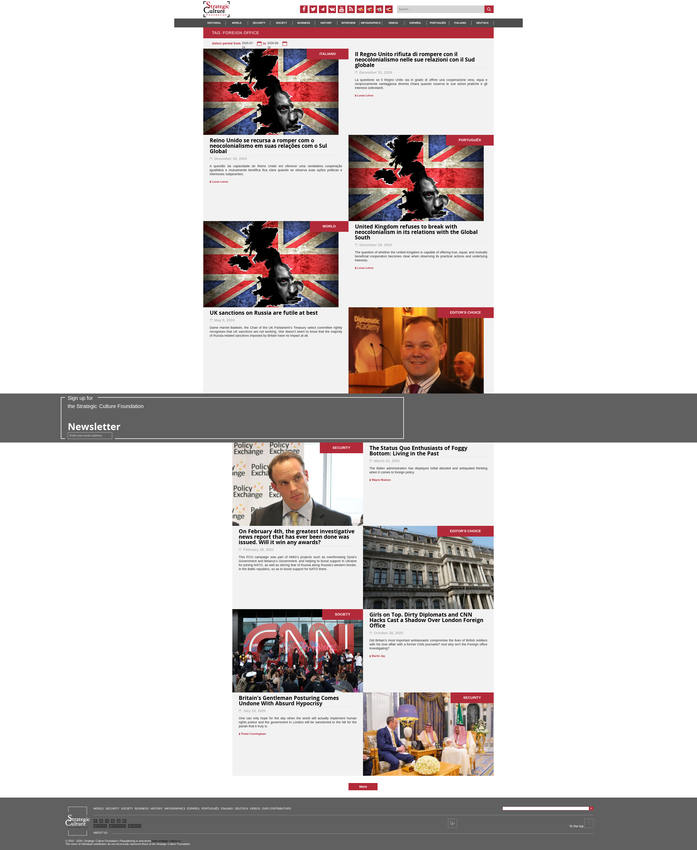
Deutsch (482, 22)
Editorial (214, 22)
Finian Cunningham (253, 733)
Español (415, 22)
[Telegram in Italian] (379, 9)
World (237, 22)
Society (281, 22)
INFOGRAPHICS (370, 22)
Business (303, 22)
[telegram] (323, 9)
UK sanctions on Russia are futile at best (264, 313)
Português (438, 22)
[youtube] (341, 9)
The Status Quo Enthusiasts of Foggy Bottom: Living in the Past (418, 451)
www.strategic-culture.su (166, 840)
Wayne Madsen (381, 479)
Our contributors (276, 808)
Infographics (174, 808)
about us (100, 832)
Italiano (460, 22)
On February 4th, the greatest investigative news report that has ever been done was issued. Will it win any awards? (296, 537)
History (326, 22)
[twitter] (313, 9)
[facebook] (304, 9)
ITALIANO (135, 826)
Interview (348, 22)
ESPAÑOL (101, 826)
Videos (393, 22)
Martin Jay (378, 655)
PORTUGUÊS (118, 826)
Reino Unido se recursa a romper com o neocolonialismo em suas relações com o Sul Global (268, 146)
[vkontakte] (332, 9)
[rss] (351, 9)
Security (259, 22)
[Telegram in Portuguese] (370, 9)
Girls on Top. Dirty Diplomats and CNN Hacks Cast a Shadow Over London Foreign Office (426, 620)
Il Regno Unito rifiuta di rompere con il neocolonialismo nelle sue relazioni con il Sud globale (415, 60)
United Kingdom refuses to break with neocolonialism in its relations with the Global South (416, 232)
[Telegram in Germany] (389, 9)
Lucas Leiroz (365, 95)
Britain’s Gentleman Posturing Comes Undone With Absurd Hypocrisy (289, 701)
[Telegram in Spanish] (360, 9)
